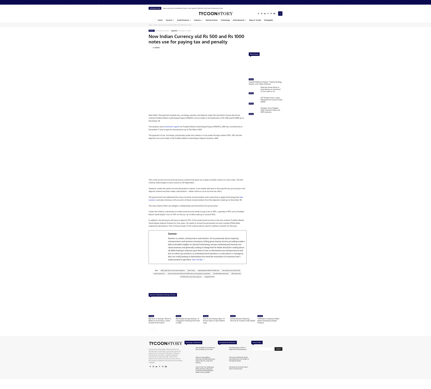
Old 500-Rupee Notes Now (220, 273)
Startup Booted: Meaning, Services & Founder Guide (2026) (242, 320)
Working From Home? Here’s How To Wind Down (238, 368)
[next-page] (153, 329)
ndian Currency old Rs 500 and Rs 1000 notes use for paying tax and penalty (189, 273)
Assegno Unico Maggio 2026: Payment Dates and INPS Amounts (270, 110)
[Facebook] (258, 13)
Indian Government (159, 273)
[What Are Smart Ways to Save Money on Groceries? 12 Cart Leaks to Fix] (254, 91)
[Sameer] (151, 47)
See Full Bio (197, 259)
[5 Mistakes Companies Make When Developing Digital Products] (269, 306)
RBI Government (236, 273)
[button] (280, 13)
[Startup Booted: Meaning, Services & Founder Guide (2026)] (242, 306)
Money (155, 25)
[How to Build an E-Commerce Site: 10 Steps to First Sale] (189, 351)
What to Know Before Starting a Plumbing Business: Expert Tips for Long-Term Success (205, 359)
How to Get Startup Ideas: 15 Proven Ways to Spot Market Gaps (214, 321)
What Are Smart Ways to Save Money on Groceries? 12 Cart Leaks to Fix (271, 89)
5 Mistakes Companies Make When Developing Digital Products (268, 321)
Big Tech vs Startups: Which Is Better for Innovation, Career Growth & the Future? (160, 321)
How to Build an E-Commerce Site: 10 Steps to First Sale (205, 348)
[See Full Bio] (204, 259)
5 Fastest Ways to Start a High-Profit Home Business (237, 348)
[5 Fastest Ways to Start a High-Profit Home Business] (222, 351)
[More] (284, 47)
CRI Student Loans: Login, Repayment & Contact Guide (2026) (271, 100)
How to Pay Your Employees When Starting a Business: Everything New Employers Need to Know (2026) (205, 369)
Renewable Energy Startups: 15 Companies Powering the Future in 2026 (188, 321)
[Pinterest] (268, 13)
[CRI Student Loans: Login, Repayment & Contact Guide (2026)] (254, 101)
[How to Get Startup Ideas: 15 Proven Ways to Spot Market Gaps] (215, 306)
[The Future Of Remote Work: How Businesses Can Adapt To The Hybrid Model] (222, 360)
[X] (271, 13)
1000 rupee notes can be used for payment (173, 270)
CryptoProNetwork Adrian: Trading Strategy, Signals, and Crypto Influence (265, 83)
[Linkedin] (264, 13)
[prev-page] (150, 329)
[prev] (277, 8)
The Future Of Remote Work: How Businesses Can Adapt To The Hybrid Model (239, 359)
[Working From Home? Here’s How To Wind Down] (222, 370)
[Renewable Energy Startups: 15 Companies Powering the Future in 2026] (188, 306)
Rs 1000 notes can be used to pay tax (191, 277)
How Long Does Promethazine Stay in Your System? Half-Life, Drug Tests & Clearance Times (193, 8)
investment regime (171, 126)
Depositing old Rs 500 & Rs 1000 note (208, 270)
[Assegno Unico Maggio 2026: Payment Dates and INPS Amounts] (254, 112)
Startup (151, 316)
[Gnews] (274, 13)
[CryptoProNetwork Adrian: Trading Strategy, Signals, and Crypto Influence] (265, 68)
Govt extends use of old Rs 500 (231, 270)
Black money (191, 270)
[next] (281, 8)
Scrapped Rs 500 (209, 277)
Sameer (157, 47)
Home (150, 25)
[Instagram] (261, 13)
